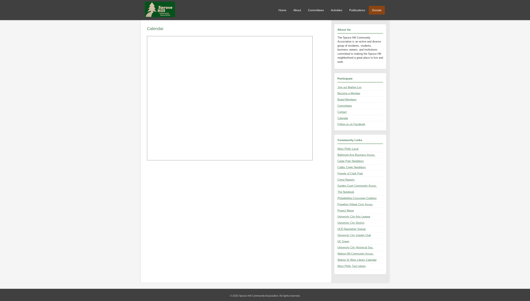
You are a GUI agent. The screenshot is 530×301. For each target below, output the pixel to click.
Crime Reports (346, 179)
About (297, 10)
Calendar (342, 118)
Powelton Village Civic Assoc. (355, 204)
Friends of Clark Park (350, 173)
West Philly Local (347, 148)
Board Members (347, 99)
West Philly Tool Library (351, 266)
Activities (336, 10)
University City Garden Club (354, 235)
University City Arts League (353, 216)
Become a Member (348, 93)
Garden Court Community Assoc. (357, 185)
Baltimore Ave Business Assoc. (356, 154)
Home (282, 10)
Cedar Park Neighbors (350, 161)
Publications (357, 10)
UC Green (343, 241)
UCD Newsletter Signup (351, 229)
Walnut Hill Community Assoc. (355, 253)
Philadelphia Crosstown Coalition (357, 198)
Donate (377, 10)
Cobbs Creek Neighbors (351, 167)
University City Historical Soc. (355, 247)
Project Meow (345, 210)
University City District (350, 222)
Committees (316, 10)
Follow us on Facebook (351, 124)
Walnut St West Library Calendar (357, 259)
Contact (342, 112)
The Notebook (345, 191)
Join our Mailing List (349, 87)
